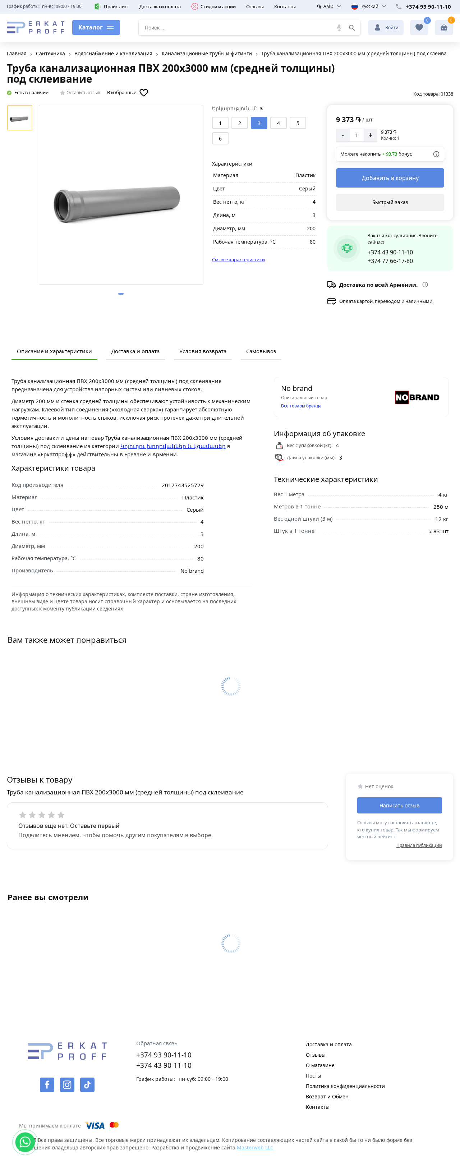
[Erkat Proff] (35, 27)
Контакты (285, 6)
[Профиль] (444, 27)
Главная (17, 53)
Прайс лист (116, 6)
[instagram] (67, 1085)
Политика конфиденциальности (345, 1086)
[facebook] (47, 1085)
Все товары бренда (301, 406)
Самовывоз (261, 351)
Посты (313, 1075)
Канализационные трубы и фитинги (207, 53)
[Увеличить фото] (121, 194)
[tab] (121, 293)
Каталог (90, 27)
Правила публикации (419, 845)
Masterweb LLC (255, 1147)
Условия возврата (202, 351)
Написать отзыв (399, 805)
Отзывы (255, 6)
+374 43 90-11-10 (390, 252)
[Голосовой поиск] (339, 27)
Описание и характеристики (54, 351)
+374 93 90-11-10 (428, 6)
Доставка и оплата (160, 6)
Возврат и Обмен (327, 1096)
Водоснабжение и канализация (113, 53)
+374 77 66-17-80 (390, 261)
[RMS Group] (67, 1055)
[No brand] (416, 397)
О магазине (320, 1065)
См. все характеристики (238, 259)
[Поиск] (352, 27)
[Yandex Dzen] (87, 1085)
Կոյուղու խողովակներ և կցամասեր (173, 445)
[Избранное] (419, 27)
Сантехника (50, 53)
